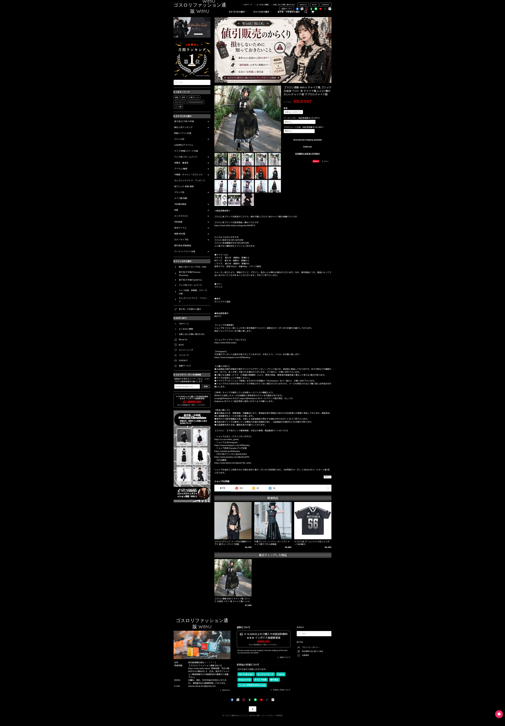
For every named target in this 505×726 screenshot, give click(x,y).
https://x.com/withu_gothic (226, 439)
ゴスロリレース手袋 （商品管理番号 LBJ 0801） (304, 127)
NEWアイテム (180, 228)
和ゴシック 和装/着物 (184, 186)
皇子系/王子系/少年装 (184, 121)
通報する (327, 477)
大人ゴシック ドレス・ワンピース (189, 180)
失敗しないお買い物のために (284, 5)
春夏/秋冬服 (179, 234)
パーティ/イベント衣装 (184, 251)
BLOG (314, 5)
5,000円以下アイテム (183, 145)
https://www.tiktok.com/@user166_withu (232, 463)
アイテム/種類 (180, 169)
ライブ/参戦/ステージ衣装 (186, 151)
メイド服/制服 (180, 198)
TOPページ (248, 5)
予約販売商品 (180, 204)
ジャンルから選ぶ (261, 12)
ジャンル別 (179, 139)
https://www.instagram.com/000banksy (232, 445)
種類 (285, 108)
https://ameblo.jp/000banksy (227, 451)
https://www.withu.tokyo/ (225, 343)
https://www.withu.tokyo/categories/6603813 (234, 225)
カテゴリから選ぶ (237, 12)
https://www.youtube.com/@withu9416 (231, 457)
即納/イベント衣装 (182, 133)
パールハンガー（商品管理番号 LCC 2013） (302, 118)
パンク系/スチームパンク (185, 157)
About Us (303, 5)
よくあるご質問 (263, 5)
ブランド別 (179, 192)
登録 (206, 386)
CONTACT (325, 5)
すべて (222, 488)
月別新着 (178, 222)
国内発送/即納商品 (182, 246)
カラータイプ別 (181, 240)
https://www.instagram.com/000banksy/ (232, 357)
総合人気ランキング (183, 127)
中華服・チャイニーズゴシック (188, 175)
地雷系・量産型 (181, 163)
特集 (176, 210)
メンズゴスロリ (181, 216)
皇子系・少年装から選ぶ (289, 12)
